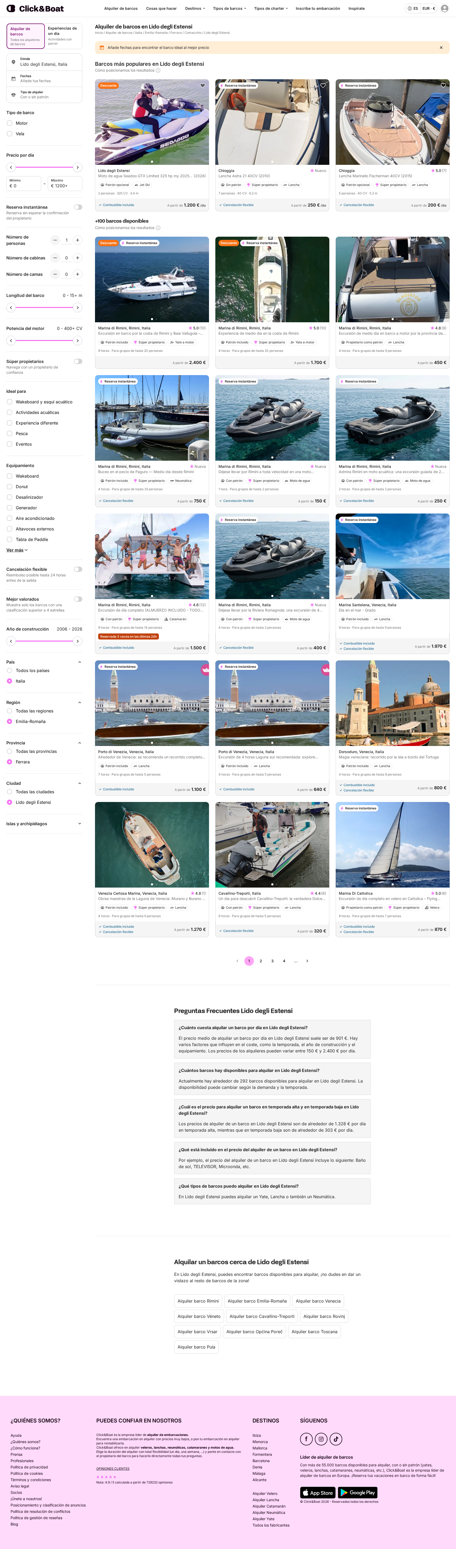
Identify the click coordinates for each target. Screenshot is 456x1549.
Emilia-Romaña (156, 33)
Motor (22, 123)
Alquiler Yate (263, 1519)
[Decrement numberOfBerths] (55, 274)
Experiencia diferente (37, 423)
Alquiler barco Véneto (199, 1316)
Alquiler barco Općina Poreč (254, 1331)
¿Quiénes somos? (25, 1441)
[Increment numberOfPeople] (77, 240)
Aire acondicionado (35, 518)
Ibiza (257, 1435)
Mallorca (260, 1448)
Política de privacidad (29, 1467)
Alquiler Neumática (269, 1512)
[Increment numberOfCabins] (77, 258)
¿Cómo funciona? (25, 1448)
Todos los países (32, 670)
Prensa (16, 1454)
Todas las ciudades (35, 791)
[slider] (11, 167)
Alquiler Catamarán (269, 1506)
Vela (20, 133)
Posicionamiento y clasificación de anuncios (48, 1505)
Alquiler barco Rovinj (324, 1316)
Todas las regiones (34, 710)
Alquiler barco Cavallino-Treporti (262, 1316)
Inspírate (357, 8)
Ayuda (16, 1435)
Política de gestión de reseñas (36, 1517)
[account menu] (445, 8)
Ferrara (176, 33)
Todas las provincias (36, 751)
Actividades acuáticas (37, 412)
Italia (138, 33)
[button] (152, 162)
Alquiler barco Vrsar (197, 1331)
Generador (26, 507)
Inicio (99, 33)
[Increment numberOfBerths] (77, 274)
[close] (441, 47)
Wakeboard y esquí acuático (44, 401)
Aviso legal (20, 1486)
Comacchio (193, 33)
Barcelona (261, 1460)
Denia (257, 1467)
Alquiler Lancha (266, 1499)
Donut (22, 486)
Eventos (24, 444)
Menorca (260, 1441)
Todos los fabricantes (271, 1525)
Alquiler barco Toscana (315, 1331)
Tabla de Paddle (32, 539)
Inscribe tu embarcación (318, 8)
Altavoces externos (35, 528)
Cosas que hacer (161, 8)
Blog (14, 1524)
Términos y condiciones (31, 1479)
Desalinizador (29, 497)
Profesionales (22, 1460)
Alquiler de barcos (121, 8)
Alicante (260, 1479)
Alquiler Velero (265, 1493)
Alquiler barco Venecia (318, 1301)
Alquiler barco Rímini (198, 1301)
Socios (16, 1492)
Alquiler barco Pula (196, 1347)
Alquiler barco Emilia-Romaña (257, 1301)
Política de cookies (27, 1473)
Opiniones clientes (113, 1469)
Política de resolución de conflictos (40, 1511)
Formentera (262, 1454)
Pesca (22, 433)
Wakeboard (27, 476)
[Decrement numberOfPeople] (55, 240)
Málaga (259, 1473)
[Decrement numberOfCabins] (55, 258)
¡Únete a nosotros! (26, 1498)
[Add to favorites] (203, 85)
